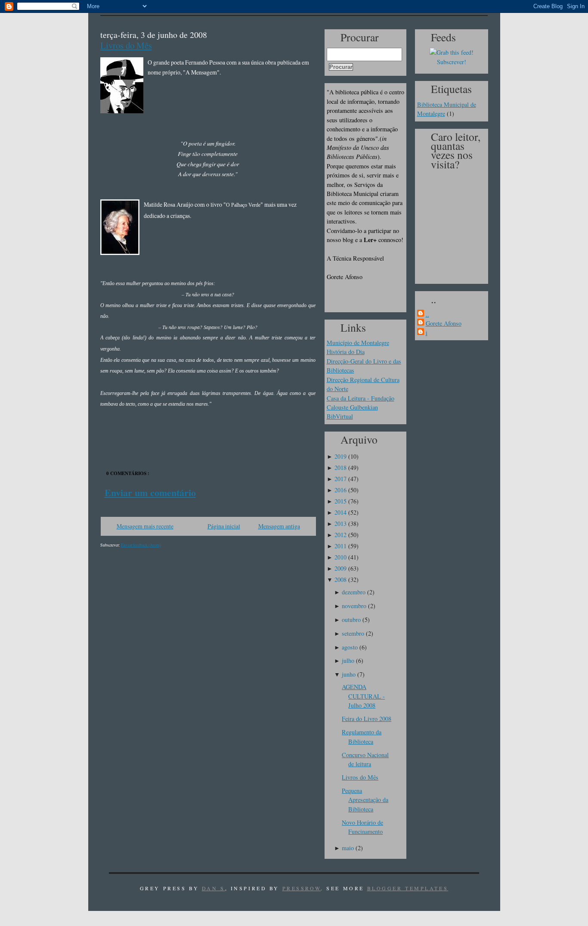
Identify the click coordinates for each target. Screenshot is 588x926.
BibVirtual (340, 416)
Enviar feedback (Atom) (141, 545)
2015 (340, 501)
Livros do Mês (126, 45)
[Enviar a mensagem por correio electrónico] (101, 431)
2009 (340, 568)
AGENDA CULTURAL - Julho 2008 (363, 696)
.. (427, 314)
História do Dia (346, 352)
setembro (353, 633)
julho (348, 660)
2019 (340, 456)
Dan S (213, 888)
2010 (340, 557)
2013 (340, 523)
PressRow (301, 888)
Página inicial (223, 526)
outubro (351, 619)
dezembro (353, 592)
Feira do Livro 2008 (366, 719)
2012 (340, 535)
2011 (340, 546)
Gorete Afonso (443, 323)
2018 (340, 467)
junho (349, 674)
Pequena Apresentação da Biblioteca (365, 799)
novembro (354, 606)
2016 (340, 490)
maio (348, 848)
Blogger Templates (408, 888)
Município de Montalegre (358, 343)
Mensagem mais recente (145, 526)
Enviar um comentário (150, 492)
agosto (350, 647)
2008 (340, 579)
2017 (340, 479)
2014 (340, 512)
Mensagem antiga (279, 526)
